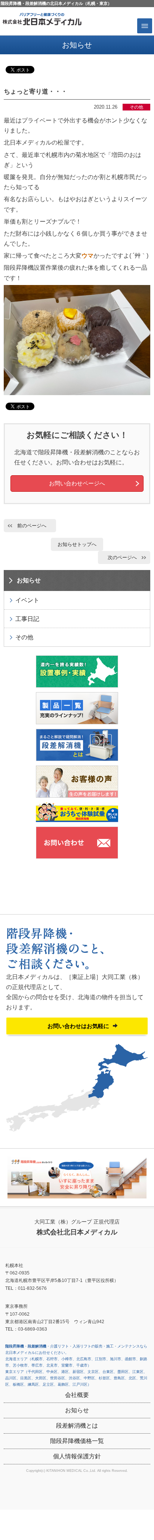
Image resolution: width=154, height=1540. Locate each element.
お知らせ (29, 580)
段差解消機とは (77, 1425)
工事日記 (27, 619)
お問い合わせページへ (77, 483)
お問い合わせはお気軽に (78, 1026)
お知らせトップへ (77, 544)
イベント (27, 600)
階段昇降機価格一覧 (77, 1441)
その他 (24, 637)
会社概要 (77, 1395)
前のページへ (31, 525)
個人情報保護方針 (77, 1456)
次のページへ (122, 557)
